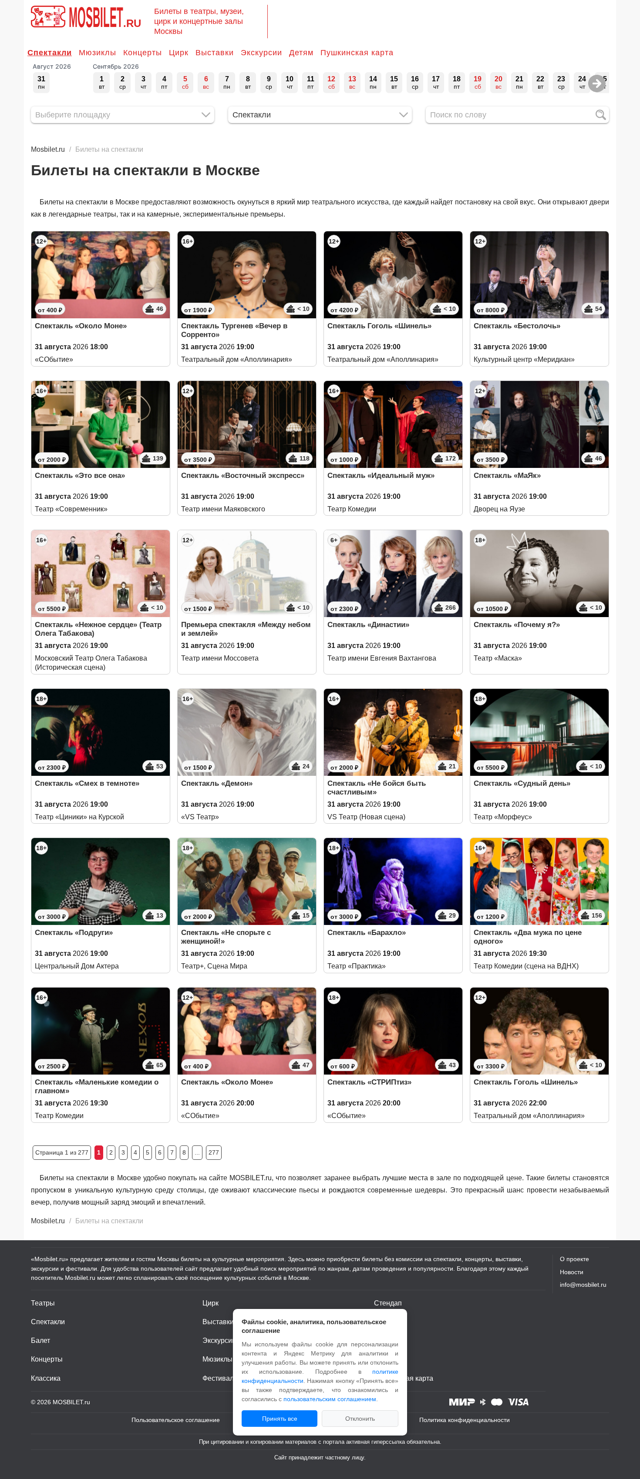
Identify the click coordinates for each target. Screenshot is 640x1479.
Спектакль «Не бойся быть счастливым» (376, 787)
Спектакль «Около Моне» (81, 326)
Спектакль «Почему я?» (517, 625)
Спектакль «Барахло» (366, 932)
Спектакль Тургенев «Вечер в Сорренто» (234, 330)
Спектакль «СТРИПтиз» (369, 1082)
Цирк (179, 52)
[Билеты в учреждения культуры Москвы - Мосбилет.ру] (48, 16)
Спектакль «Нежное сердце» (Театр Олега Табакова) (98, 629)
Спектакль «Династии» (368, 625)
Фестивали (220, 1378)
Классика (46, 1378)
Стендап (388, 1303)
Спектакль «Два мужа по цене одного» (528, 936)
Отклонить (360, 1418)
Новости (571, 1272)
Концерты (142, 52)
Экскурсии (261, 52)
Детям (301, 52)
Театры (43, 1303)
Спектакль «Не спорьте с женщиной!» (226, 936)
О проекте (574, 1258)
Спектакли (49, 52)
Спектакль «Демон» (217, 783)
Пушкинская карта (357, 52)
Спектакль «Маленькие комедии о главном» (96, 1086)
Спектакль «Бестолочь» (517, 326)
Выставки (214, 52)
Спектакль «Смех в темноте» (87, 783)
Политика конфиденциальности (464, 1419)
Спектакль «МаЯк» (507, 475)
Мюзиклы (97, 52)
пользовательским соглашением (329, 1399)
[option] (41, 82)
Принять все (279, 1418)
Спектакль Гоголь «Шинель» (379, 326)
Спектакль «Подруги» (74, 932)
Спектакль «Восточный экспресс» (242, 475)
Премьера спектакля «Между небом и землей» (246, 629)
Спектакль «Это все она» (80, 475)
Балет (40, 1340)
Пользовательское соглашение (175, 1419)
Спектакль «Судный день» (522, 783)
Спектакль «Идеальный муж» (381, 475)
